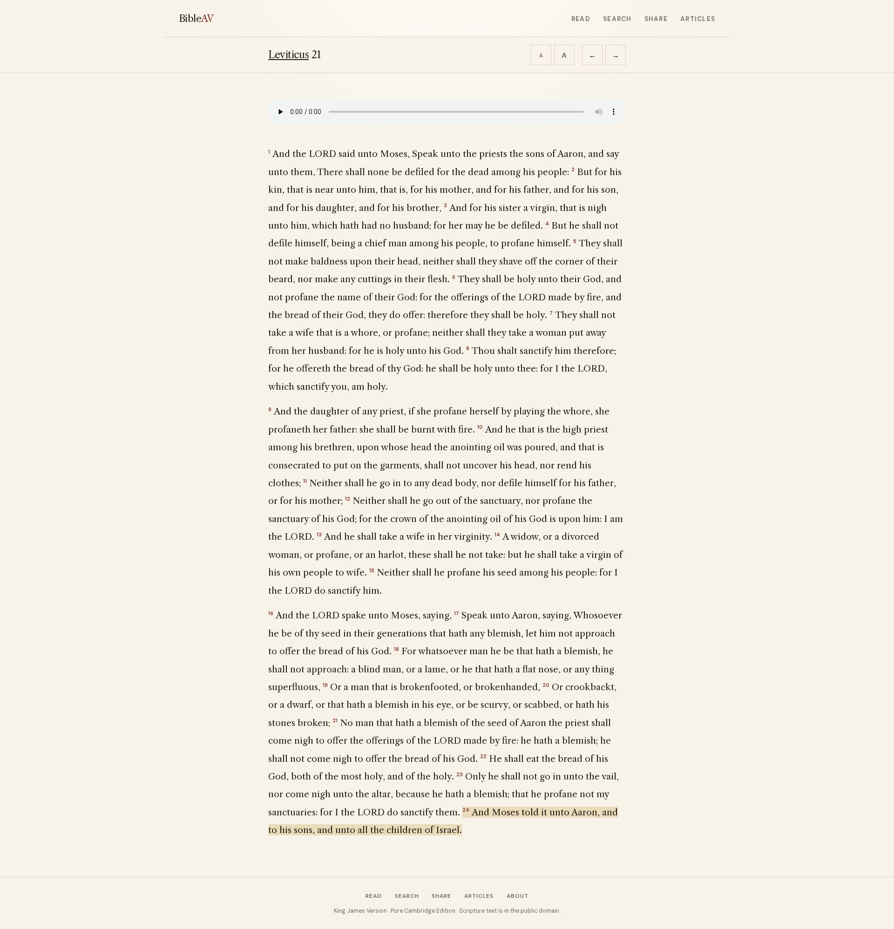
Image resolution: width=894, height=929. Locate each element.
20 (545, 685)
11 (305, 481)
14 (497, 534)
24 (465, 810)
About (517, 896)
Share (656, 18)
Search (617, 18)
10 (480, 427)
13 (319, 534)
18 (396, 649)
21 (335, 720)
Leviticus (288, 54)
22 (483, 756)
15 (371, 570)
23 (459, 774)
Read (580, 18)
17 (456, 613)
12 (347, 498)
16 (270, 613)
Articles (697, 18)
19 (325, 685)
